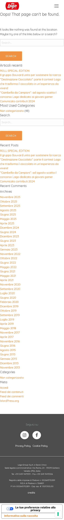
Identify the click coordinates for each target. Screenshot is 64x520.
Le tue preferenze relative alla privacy (35, 509)
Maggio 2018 (8, 328)
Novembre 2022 (10, 254)
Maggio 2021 (8, 276)
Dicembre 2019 (9, 306)
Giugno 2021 (7, 271)
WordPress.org (9, 401)
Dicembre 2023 (9, 236)
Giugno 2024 (8, 232)
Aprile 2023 (7, 245)
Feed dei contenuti (11, 392)
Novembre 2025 (10, 197)
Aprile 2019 (7, 323)
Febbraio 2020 (9, 302)
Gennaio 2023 (8, 249)
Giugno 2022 (8, 262)
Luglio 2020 (7, 293)
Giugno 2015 (7, 354)
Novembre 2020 (10, 284)
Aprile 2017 (6, 337)
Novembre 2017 (10, 332)
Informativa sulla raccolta (21, 515)
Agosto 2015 (8, 350)
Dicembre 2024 (9, 227)
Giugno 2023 (8, 240)
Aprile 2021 (7, 280)
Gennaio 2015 (8, 358)
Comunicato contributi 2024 (17, 101)
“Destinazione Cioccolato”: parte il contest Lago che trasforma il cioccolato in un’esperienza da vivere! (30, 84)
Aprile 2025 (7, 223)
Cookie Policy (40, 445)
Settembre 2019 (10, 315)
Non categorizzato (12, 111)
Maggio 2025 (8, 219)
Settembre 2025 (10, 205)
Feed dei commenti (12, 396)
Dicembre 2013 (9, 363)
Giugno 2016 (7, 345)
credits (31, 492)
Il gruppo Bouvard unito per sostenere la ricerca (30, 75)
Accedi (4, 387)
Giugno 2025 (8, 214)
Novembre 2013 (10, 367)
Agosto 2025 (8, 210)
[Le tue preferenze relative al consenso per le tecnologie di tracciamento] (58, 514)
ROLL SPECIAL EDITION (14, 70)
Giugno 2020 (8, 297)
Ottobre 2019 (8, 310)
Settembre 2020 (10, 289)
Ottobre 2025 (8, 201)
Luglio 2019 (7, 319)
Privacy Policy (23, 445)
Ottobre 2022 (8, 258)
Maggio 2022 (8, 267)
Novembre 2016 (10, 341)
